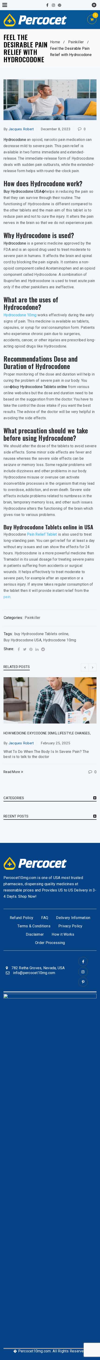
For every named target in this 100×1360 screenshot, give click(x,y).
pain (6, 597)
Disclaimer (35, 934)
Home (55, 42)
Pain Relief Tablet (42, 534)
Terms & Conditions (33, 926)
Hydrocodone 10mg (20, 315)
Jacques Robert (21, 129)
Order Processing (50, 943)
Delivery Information (73, 918)
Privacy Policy (70, 926)
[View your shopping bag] (92, 19)
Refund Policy (21, 918)
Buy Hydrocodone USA (22, 640)
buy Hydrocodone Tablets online (41, 634)
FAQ (44, 918)
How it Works (63, 934)
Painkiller (76, 42)
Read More (11, 772)
